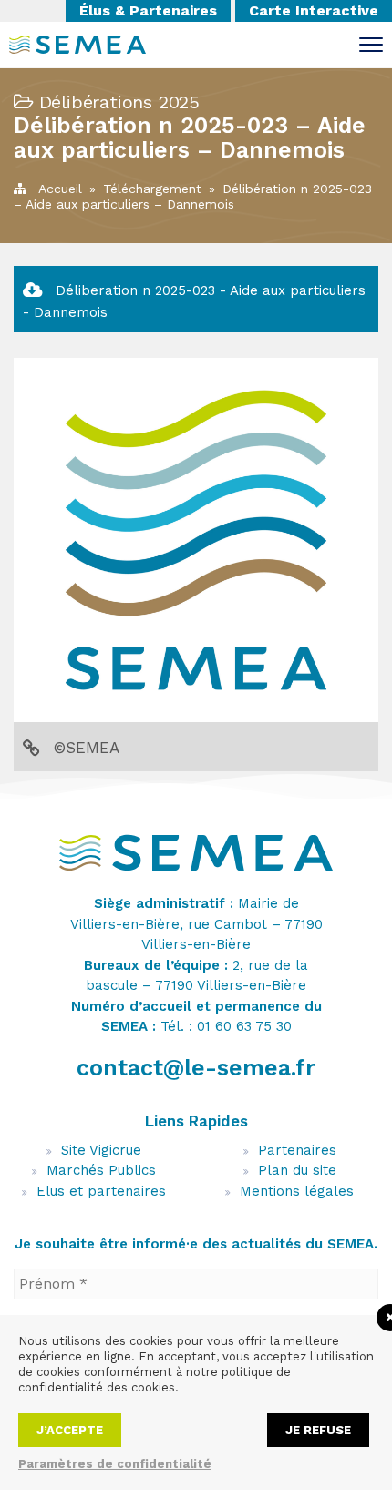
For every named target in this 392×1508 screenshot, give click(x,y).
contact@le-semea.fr (196, 1068)
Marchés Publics (101, 1170)
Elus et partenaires (101, 1191)
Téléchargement (152, 188)
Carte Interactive (313, 10)
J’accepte (69, 1430)
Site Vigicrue (101, 1150)
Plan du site (297, 1170)
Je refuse (318, 1430)
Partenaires (297, 1150)
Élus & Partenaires (148, 10)
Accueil (60, 188)
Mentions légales (297, 1191)
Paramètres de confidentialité (114, 1464)
